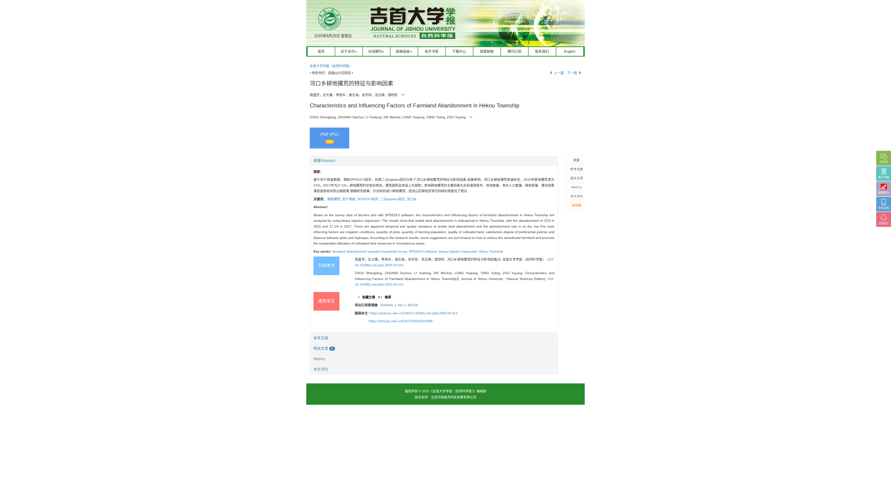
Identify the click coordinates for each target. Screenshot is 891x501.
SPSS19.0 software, (424, 251)
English (569, 51)
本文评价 (320, 369)
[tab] (434, 160)
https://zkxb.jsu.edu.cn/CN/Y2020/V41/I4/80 (401, 321)
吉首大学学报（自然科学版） (331, 66)
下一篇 (572, 73)
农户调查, (349, 199)
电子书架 (432, 51)
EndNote (387, 305)
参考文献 (320, 338)
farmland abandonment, (350, 251)
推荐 (388, 297)
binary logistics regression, (459, 251)
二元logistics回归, (393, 199)
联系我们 (542, 51)
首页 (321, 51)
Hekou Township (491, 251)
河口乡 (411, 199)
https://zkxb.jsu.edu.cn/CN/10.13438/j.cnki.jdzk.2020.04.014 (414, 313)
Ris (400, 305)
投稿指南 (403, 51)
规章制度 (487, 51)
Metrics (319, 359)
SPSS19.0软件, (368, 199)
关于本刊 (348, 51)
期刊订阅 (514, 51)
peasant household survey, (388, 251)
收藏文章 (368, 297)
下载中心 (459, 51)
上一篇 (558, 73)
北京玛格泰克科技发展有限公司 (453, 397)
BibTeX (413, 305)
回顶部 (576, 205)
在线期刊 (375, 51)
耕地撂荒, (334, 199)
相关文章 (323, 348)
